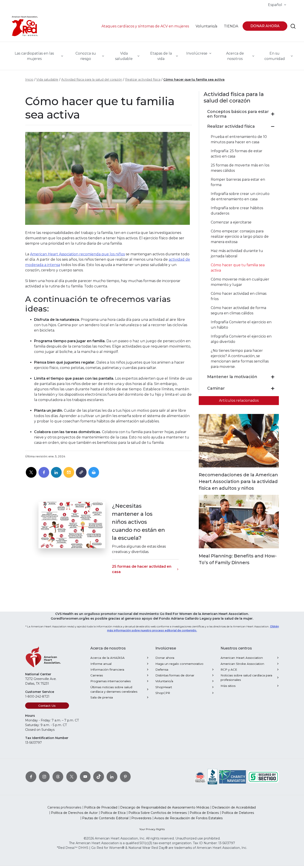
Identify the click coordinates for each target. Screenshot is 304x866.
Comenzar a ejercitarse (231, 222)
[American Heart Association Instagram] (44, 777)
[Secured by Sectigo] (263, 777)
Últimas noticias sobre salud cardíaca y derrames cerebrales (113, 689)
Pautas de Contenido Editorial (105, 818)
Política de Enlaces (204, 813)
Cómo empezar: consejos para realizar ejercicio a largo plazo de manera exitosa (240, 236)
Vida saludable (47, 80)
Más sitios (228, 686)
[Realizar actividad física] (272, 127)
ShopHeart (163, 687)
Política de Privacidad (100, 807)
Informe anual (100, 663)
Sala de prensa (101, 697)
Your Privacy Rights (152, 829)
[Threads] (58, 777)
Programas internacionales (110, 681)
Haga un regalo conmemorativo (179, 663)
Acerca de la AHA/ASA (107, 657)
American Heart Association (242, 657)
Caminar (216, 388)
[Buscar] (293, 26)
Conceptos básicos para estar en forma (238, 114)
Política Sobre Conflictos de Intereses (157, 813)
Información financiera (107, 669)
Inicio (29, 80)
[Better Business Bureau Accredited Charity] (212, 777)
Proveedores (141, 818)
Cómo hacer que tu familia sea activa (194, 80)
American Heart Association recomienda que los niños (77, 254)
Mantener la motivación (232, 377)
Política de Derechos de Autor (74, 813)
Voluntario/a (164, 681)
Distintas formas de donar (174, 675)
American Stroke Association (242, 663)
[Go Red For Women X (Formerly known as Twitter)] (72, 777)
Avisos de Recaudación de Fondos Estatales (188, 818)
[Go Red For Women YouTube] (85, 777)
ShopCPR (162, 693)
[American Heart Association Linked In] (112, 777)
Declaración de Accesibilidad (234, 807)
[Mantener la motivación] (272, 377)
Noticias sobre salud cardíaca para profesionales (246, 678)
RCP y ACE (229, 669)
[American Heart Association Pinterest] (125, 777)
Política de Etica (113, 813)
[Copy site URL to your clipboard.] (81, 472)
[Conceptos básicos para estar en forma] (272, 114)
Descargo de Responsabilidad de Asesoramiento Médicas (164, 807)
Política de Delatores (238, 813)
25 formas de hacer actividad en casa (141, 569)
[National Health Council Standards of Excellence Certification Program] (200, 777)
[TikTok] (98, 777)
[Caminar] (272, 389)
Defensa (161, 669)
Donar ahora (164, 657)
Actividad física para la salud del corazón (91, 80)
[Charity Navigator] (232, 777)
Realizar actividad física (142, 80)
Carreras (96, 675)
